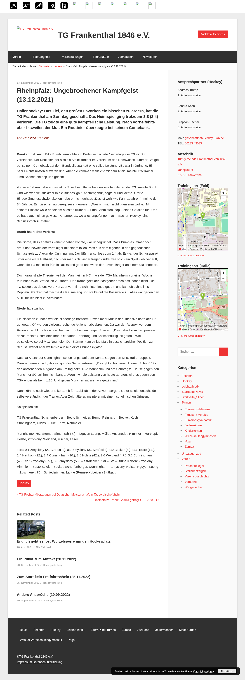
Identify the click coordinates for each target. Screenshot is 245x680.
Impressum (24, 662)
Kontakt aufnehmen (212, 34)
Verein (16, 56)
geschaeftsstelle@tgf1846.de (204, 138)
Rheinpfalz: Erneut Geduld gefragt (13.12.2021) (125, 500)
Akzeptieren (227, 671)
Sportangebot (41, 56)
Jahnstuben (125, 56)
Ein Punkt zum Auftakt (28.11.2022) (46, 559)
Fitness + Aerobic (196, 414)
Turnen (186, 402)
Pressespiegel (194, 466)
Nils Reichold (43, 547)
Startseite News (192, 391)
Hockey (24, 483)
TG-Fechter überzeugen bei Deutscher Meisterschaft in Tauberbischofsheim (70, 494)
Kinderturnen (193, 430)
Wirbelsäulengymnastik (200, 436)
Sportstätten (101, 56)
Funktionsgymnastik (198, 420)
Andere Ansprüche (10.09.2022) (43, 595)
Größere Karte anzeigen (191, 255)
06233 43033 (193, 143)
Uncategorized (191, 453)
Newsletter (150, 56)
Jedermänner (193, 425)
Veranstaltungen (72, 56)
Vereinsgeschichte (197, 476)
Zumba (189, 446)
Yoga (188, 441)
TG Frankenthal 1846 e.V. (104, 35)
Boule (23, 630)
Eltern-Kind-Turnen (197, 409)
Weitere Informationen (203, 671)
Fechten (187, 375)
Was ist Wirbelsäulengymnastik (41, 640)
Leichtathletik (190, 386)
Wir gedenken (194, 487)
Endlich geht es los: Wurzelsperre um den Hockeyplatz (63, 541)
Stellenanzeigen (195, 471)
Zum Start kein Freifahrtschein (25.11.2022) (53, 577)
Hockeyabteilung (52, 82)
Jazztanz (143, 630)
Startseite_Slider (193, 397)
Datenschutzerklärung (47, 662)
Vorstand (191, 482)
